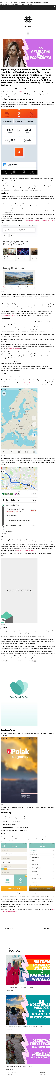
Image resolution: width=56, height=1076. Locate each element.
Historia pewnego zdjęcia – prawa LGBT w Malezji (20, 987)
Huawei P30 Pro (19, 92)
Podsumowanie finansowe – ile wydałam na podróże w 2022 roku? (24, 1026)
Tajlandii (30, 382)
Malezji (34, 382)
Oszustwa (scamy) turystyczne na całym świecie (19, 1066)
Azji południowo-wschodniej (13, 348)
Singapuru (25, 382)
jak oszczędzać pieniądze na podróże (25, 550)
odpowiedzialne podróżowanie (8, 315)
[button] (3, 7)
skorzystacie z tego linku (6, 299)
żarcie (27, 631)
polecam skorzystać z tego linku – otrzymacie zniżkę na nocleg (39, 220)
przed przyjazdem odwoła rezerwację (34, 204)
